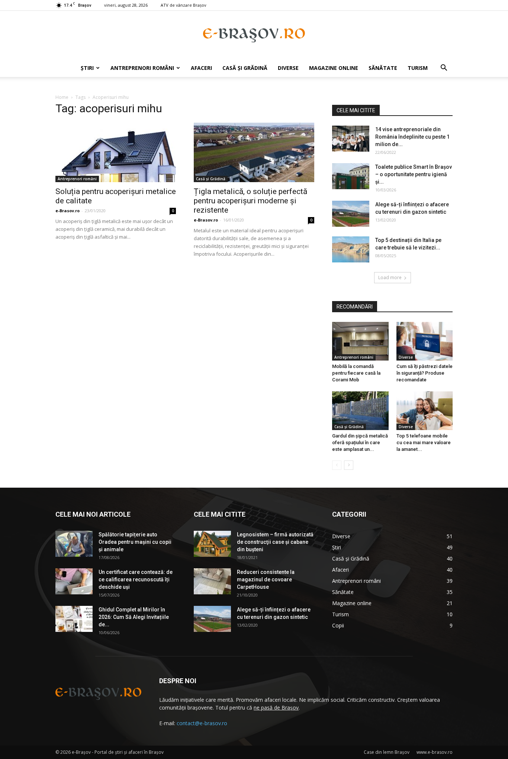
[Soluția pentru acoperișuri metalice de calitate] (115, 152)
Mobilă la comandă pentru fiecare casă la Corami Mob (356, 373)
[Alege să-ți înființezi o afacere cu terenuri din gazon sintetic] (350, 214)
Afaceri (201, 67)
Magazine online (333, 67)
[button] (444, 68)
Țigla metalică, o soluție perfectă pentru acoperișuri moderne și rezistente (250, 200)
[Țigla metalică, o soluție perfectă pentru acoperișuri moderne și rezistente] (254, 152)
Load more (390, 277)
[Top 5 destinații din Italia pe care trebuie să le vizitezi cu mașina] (350, 249)
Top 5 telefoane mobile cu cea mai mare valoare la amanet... (423, 442)
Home (61, 97)
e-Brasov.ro (67, 210)
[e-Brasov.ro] (254, 35)
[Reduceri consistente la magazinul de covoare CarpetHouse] (212, 581)
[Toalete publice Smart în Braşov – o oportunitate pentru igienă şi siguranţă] (350, 176)
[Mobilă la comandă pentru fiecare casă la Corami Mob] (360, 341)
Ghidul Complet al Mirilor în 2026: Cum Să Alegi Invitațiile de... (134, 617)
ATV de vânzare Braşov (183, 5)
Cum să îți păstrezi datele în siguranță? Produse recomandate (424, 373)
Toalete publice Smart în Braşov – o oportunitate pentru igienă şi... (413, 174)
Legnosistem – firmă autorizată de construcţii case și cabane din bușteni (275, 542)
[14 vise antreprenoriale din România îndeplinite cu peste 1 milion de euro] (350, 139)
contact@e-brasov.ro (202, 723)
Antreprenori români (142, 67)
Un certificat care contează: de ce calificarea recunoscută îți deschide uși (136, 579)
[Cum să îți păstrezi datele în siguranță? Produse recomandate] (424, 341)
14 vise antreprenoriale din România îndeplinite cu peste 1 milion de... (412, 136)
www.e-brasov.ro (435, 752)
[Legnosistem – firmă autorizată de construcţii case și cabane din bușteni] (212, 544)
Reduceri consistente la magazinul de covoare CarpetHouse (266, 579)
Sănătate (383, 67)
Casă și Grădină (244, 67)
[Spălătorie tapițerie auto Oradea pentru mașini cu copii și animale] (74, 544)
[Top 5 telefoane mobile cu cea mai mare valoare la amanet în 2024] (424, 410)
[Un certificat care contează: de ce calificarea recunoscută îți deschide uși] (74, 581)
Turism (418, 67)
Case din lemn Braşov (386, 752)
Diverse (288, 67)
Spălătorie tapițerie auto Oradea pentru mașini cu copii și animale (135, 542)
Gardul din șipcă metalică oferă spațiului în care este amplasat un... (360, 442)
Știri (87, 67)
